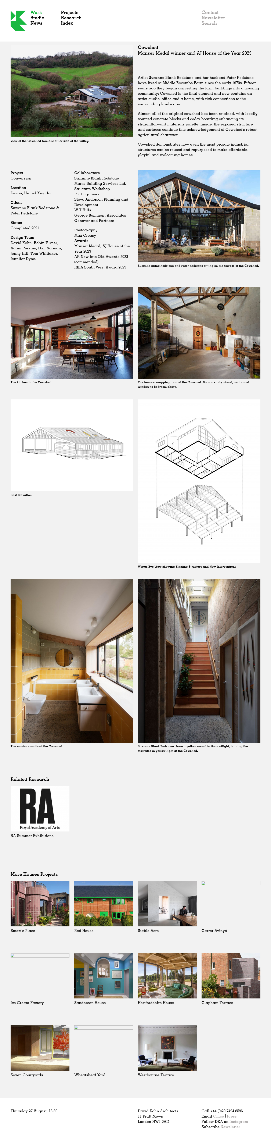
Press (232, 1116)
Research (71, 17)
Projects (69, 12)
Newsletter (213, 17)
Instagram (239, 1121)
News (36, 22)
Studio (37, 17)
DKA (19, 21)
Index (67, 22)
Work (36, 12)
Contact (210, 12)
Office (218, 1116)
